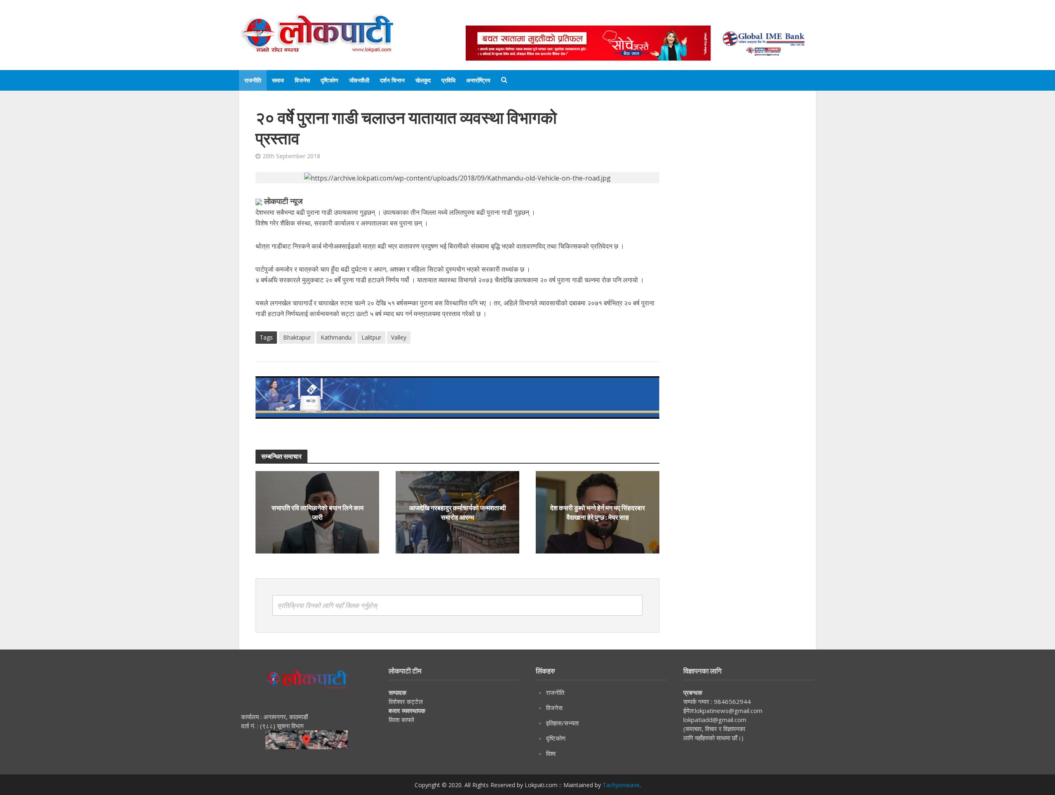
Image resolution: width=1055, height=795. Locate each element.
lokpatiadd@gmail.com (714, 719)
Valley (398, 337)
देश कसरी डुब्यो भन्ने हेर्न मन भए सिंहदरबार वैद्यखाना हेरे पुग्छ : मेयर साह (597, 512)
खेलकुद (423, 80)
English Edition (551, 17)
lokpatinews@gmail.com (728, 710)
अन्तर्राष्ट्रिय (478, 80)
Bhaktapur (297, 337)
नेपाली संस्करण (603, 17)
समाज (278, 80)
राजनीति (252, 80)
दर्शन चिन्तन (392, 80)
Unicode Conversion (663, 17)
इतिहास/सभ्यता (562, 723)
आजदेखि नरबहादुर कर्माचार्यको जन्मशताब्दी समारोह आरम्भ (457, 512)
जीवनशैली (359, 80)
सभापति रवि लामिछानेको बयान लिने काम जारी (317, 512)
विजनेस (302, 80)
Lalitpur (371, 337)
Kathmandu (336, 337)
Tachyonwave (621, 785)
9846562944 (731, 701)
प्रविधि (448, 80)
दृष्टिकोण (329, 80)
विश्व (551, 753)
